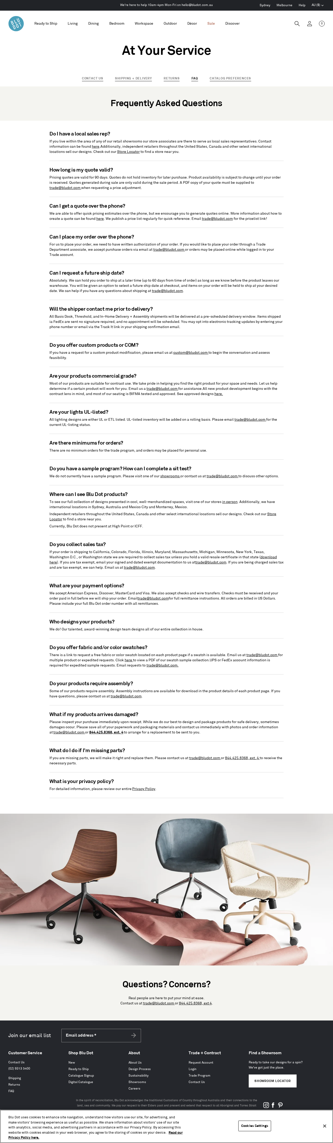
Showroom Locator (272, 1081)
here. (218, 394)
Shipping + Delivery (133, 78)
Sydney (265, 5)
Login (192, 1069)
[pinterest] (280, 1107)
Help (302, 5)
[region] (166, 1126)
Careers (134, 1088)
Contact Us (92, 78)
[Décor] (192, 23)
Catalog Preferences (230, 78)
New (71, 1062)
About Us (135, 1062)
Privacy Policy (143, 789)
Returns (172, 78)
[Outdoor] (170, 23)
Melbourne (284, 5)
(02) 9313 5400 (19, 1068)
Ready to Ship (45, 23)
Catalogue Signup (81, 1075)
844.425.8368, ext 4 (195, 1003)
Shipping (14, 1078)
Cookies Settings (254, 1125)
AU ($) (318, 6)
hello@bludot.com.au (197, 5)
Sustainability (139, 1075)
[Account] (309, 24)
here (95, 146)
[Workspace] (144, 23)
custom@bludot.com (190, 352)
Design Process (140, 1069)
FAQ (11, 1091)
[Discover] (232, 23)
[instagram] (266, 1107)
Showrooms (137, 1082)
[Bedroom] (116, 23)
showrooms (170, 476)
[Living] (73, 23)
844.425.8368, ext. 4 (242, 758)
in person (230, 502)
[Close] (324, 1126)
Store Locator (128, 151)
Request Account (201, 1062)
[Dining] (93, 23)
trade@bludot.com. (162, 665)
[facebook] (273, 1107)
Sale (211, 23)
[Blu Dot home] (16, 23)
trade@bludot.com (65, 187)
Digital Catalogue (80, 1082)
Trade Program (199, 1075)
